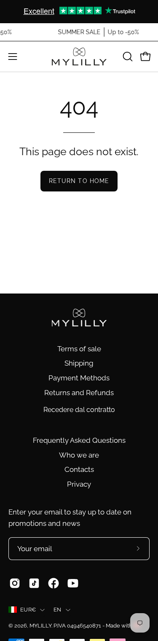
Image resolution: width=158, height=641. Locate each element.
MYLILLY (40, 625)
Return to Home (79, 180)
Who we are (79, 455)
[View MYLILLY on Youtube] (73, 583)
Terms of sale (79, 349)
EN (58, 609)
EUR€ (28, 609)
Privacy (79, 484)
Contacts (79, 469)
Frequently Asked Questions (79, 440)
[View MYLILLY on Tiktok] (34, 583)
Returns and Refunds (79, 392)
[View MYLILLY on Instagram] (14, 583)
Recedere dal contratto (79, 410)
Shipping (79, 363)
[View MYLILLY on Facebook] (53, 583)
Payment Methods (79, 378)
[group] (79, 11)
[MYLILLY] (79, 56)
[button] (127, 56)
